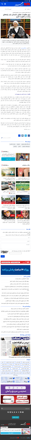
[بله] (21, 412)
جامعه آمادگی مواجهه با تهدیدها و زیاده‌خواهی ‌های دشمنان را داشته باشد (15, 293)
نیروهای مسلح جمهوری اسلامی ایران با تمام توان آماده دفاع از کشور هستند (15, 303)
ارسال (3, 256)
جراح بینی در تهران (26, 362)
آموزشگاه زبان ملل (26, 373)
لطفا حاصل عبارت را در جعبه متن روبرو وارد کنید (21, 251)
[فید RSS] (12, 412)
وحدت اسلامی (12, 144)
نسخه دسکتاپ (15, 417)
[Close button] (30, 427)
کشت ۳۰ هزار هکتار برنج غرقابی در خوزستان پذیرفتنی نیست (18, 324)
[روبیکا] (14, 412)
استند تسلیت (4, 364)
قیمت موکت (17, 364)
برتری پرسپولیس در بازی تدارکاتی (23, 329)
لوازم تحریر (18, 362)
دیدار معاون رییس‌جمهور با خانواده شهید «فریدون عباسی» (18, 314)
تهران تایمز (3, 373)
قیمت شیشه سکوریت (10, 362)
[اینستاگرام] (19, 412)
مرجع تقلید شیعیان (26, 146)
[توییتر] (16, 412)
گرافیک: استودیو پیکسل (14, 437)
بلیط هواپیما (16, 370)
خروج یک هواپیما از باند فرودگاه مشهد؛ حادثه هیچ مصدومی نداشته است (15, 326)
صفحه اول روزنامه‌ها (25, 335)
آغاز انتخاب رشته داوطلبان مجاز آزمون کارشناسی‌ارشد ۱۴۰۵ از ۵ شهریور (16, 321)
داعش (19, 146)
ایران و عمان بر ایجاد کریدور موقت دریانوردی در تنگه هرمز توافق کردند (16, 319)
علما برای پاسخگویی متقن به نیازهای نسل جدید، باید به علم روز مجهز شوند (15, 295)
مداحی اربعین (26, 366)
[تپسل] (2, 151)
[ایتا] (8, 412)
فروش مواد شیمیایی (25, 368)
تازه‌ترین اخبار (27, 276)
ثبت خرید (8, 159)
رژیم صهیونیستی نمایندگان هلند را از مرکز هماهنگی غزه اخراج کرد (17, 286)
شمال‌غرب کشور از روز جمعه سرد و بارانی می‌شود (20, 308)
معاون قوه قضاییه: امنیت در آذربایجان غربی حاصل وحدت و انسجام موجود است (15, 289)
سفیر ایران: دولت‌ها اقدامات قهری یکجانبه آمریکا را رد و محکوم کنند (16, 298)
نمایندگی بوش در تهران (6, 370)
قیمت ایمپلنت (15, 368)
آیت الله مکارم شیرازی (26, 144)
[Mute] (19, 159)
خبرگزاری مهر (24, 48)
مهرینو (8, 373)
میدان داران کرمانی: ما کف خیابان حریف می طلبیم (19, 284)
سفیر (3, 362)
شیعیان (18, 144)
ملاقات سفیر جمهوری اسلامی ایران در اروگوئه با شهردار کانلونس (17, 301)
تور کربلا (10, 364)
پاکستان (15, 146)
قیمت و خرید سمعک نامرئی (16, 373)
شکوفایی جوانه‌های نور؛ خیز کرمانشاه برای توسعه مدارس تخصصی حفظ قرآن (15, 311)
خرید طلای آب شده (25, 364)
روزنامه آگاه (15, 375)
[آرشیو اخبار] (10, 412)
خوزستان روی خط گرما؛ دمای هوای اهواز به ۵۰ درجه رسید (18, 316)
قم (25, 9)
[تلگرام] (23, 412)
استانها (28, 9)
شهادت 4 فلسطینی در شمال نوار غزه (22, 279)
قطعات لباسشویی (5, 368)
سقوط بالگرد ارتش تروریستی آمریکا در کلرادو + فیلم (19, 281)
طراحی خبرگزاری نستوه (24, 437)
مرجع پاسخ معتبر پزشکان (6, 366)
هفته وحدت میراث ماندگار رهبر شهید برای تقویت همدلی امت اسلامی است (15, 332)
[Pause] (17, 159)
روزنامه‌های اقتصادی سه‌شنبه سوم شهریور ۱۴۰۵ (19, 357)
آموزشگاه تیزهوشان (25, 370)
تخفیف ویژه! (10, 433)
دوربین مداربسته (17, 366)
